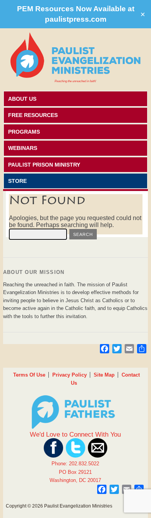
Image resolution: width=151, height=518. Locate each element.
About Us (22, 99)
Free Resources (33, 115)
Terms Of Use (29, 375)
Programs (24, 132)
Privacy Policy (69, 375)
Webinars (22, 148)
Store (17, 181)
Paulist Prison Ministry (44, 165)
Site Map (104, 375)
